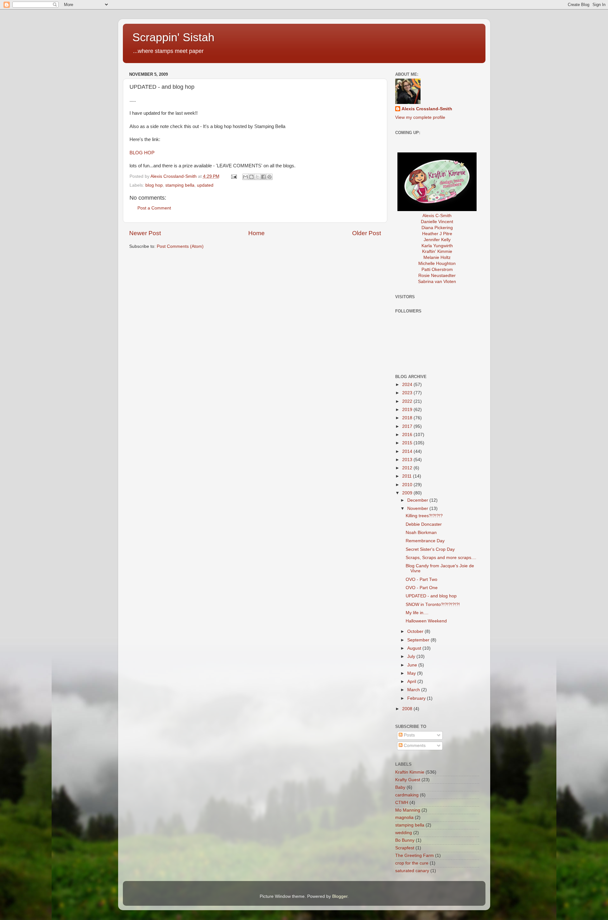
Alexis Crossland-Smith (427, 108)
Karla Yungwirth (437, 245)
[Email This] (245, 177)
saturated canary (412, 870)
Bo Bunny (405, 840)
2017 (408, 426)
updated (205, 185)
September (419, 640)
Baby (400, 787)
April (412, 681)
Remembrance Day (425, 540)
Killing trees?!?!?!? (424, 515)
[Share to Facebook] (263, 177)
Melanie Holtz (437, 257)
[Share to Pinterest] (269, 177)
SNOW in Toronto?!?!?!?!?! (433, 604)
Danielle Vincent (437, 221)
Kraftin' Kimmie (437, 251)
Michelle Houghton (437, 263)
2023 (408, 392)
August (414, 648)
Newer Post (145, 233)
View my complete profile (420, 117)
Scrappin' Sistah (173, 37)
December (418, 500)
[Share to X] (257, 177)
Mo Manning (407, 810)
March (414, 689)
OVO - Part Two (421, 579)
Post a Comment (154, 208)
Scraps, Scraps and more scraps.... (441, 557)
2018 (408, 417)
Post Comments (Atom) (180, 246)
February (417, 698)
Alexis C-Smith (437, 215)
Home (256, 233)
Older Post (366, 233)
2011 (407, 476)
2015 (408, 443)
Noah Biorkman (421, 532)
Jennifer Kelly (437, 239)
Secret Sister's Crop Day (430, 549)
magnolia (404, 817)
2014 (408, 451)
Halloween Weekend (426, 621)
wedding (403, 832)
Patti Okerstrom (437, 269)
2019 (408, 409)
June (412, 665)
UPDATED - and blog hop (431, 596)
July (411, 656)
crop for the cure (411, 863)
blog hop (154, 185)
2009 (408, 493)
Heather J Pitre (437, 233)
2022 (408, 401)
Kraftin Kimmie (409, 772)
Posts (408, 735)
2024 (408, 384)
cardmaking (407, 795)
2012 (408, 468)
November (418, 508)
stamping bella (179, 185)
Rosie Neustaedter (437, 275)
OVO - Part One (422, 587)
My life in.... (417, 612)
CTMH (401, 802)
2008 (408, 708)
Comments (414, 745)
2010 (408, 484)
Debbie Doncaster (424, 524)
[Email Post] (233, 176)
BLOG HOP (142, 152)
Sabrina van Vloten (437, 281)
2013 (408, 459)
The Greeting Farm (414, 855)
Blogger (339, 896)
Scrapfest (404, 848)
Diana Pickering (437, 227)
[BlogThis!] (251, 177)
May (412, 673)
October (416, 631)
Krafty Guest (407, 779)
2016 (408, 434)
